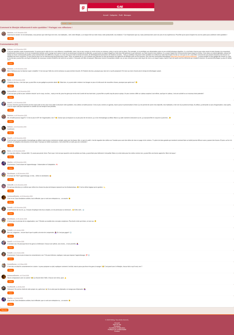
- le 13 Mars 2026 (17, 264)
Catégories (113, 15)
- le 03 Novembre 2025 (17, 68)
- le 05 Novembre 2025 (16, 162)
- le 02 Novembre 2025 (16, 49)
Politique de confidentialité (117, 329)
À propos (117, 326)
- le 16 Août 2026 (15, 298)
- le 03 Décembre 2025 (20, 196)
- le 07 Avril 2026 (18, 275)
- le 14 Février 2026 (15, 241)
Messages (127, 15)
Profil (120, 15)
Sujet (69, 23)
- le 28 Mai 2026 (16, 286)
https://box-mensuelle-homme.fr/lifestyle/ (184, 56)
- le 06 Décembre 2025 (16, 207)
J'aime (10, 38)
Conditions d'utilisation (117, 328)
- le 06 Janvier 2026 (17, 218)
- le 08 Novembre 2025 (18, 173)
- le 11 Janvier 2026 (15, 230)
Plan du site (117, 324)
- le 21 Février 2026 (15, 252)
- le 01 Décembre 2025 (17, 184)
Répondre (4, 310)
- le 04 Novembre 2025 (18, 91)
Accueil (105, 15)
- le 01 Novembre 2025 (17, 32)
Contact (117, 331)
